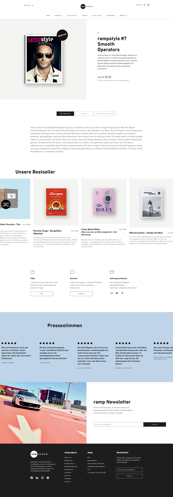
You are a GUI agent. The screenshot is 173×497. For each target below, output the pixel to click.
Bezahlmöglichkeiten (96, 463)
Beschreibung (65, 113)
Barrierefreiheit (71, 466)
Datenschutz (69, 463)
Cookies (67, 481)
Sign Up (129, 476)
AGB (89, 457)
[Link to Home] (86, 6)
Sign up (155, 424)
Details (84, 113)
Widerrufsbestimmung (96, 466)
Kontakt (81, 293)
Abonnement (92, 460)
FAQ (41, 293)
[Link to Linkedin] (38, 478)
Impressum (68, 460)
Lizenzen (67, 472)
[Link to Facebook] (33, 478)
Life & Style (72, 15)
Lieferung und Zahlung (105, 113)
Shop (48, 15)
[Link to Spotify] (49, 478)
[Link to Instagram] (44, 478)
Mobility (58, 15)
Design (84, 15)
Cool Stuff (97, 15)
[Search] (143, 5)
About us (123, 15)
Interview (111, 15)
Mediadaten (68, 469)
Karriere (67, 478)
